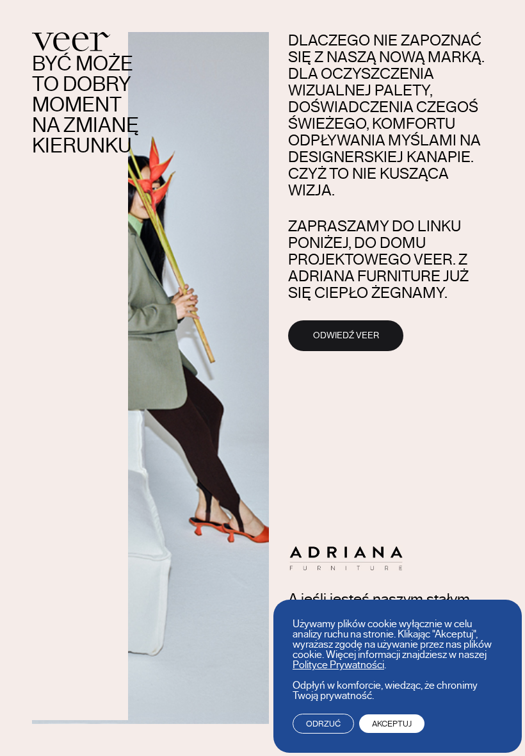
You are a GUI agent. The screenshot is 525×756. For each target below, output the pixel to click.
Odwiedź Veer (346, 335)
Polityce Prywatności (338, 665)
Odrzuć (323, 723)
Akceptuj (392, 723)
